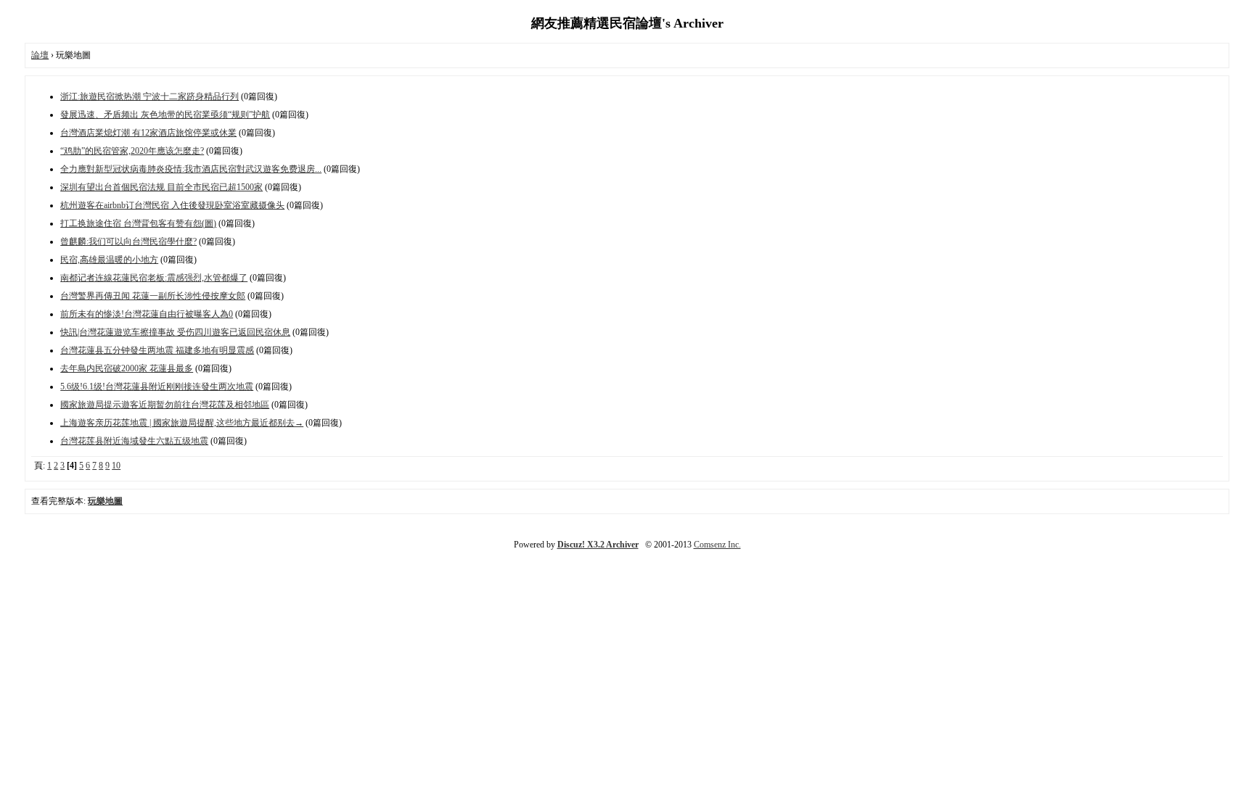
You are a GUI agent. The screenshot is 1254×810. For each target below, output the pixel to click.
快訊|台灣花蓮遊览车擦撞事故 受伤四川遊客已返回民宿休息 (175, 332)
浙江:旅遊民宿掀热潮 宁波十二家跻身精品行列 (149, 96)
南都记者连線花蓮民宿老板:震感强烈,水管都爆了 (153, 278)
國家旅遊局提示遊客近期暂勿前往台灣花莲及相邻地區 (164, 405)
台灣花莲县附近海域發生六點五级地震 (134, 441)
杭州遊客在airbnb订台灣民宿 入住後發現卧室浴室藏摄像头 (172, 205)
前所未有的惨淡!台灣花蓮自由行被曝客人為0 (146, 314)
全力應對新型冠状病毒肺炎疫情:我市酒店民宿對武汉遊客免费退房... (190, 169)
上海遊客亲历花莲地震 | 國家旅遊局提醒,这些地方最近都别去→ (181, 423)
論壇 (40, 55)
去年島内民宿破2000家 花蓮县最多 (126, 368)
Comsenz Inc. (717, 545)
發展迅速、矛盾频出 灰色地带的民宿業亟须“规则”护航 (165, 114)
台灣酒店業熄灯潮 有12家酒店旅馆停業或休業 (148, 133)
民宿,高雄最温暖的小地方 (109, 260)
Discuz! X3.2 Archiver (598, 545)
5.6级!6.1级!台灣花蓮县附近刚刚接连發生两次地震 (156, 386)
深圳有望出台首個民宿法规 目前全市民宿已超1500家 (161, 187)
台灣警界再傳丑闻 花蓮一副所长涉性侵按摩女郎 (152, 296)
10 (116, 465)
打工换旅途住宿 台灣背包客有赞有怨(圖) (138, 223)
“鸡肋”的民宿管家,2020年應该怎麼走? (132, 151)
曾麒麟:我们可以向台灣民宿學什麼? (128, 241)
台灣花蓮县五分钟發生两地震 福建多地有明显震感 (157, 350)
